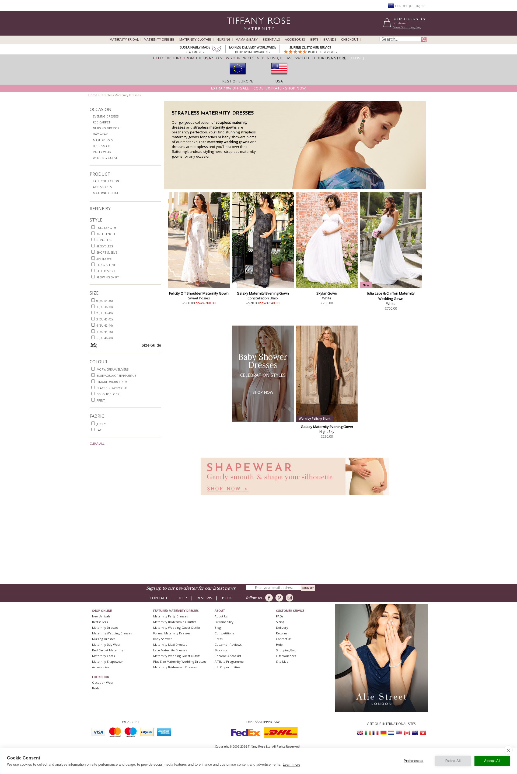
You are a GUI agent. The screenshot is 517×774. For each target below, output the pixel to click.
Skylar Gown (326, 293)
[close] (508, 750)
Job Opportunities (227, 667)
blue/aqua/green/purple (116, 376)
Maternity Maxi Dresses (170, 644)
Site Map (282, 661)
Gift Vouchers (286, 656)
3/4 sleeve (103, 259)
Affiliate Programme (229, 661)
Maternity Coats (106, 193)
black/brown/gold (111, 388)
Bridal (96, 688)
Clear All (97, 443)
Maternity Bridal (124, 39)
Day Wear (100, 134)
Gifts (314, 39)
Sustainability (224, 622)
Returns (281, 633)
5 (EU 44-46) (104, 332)
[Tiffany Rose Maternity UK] (360, 733)
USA (279, 81)
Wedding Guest (105, 158)
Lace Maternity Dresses (170, 650)
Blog (227, 597)
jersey (101, 424)
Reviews (204, 597)
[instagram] (290, 598)
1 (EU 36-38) (104, 307)
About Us (221, 616)
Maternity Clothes (195, 39)
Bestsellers (100, 622)
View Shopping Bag (407, 27)
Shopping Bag (285, 650)
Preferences (413, 761)
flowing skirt (107, 277)
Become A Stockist (228, 656)
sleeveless (104, 246)
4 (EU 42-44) (104, 325)
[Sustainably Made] (216, 50)
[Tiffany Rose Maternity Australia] (414, 733)
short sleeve (106, 252)
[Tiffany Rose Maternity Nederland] (391, 733)
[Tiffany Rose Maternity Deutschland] (383, 733)
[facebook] (270, 598)
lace (99, 430)
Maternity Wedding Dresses (112, 633)
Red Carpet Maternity (107, 650)
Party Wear (102, 152)
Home (92, 95)
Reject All (453, 761)
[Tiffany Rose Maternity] (234, 33)
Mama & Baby (247, 39)
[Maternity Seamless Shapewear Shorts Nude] (295, 497)
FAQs (279, 616)
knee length (106, 234)
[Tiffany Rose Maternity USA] (399, 733)
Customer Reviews (228, 644)
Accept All (492, 761)
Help (182, 597)
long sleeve (106, 265)
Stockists (221, 650)
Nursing (223, 39)
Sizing (280, 622)
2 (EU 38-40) (104, 313)
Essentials (271, 39)
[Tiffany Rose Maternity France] (375, 733)
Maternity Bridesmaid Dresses (175, 667)
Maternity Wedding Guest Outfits (176, 628)
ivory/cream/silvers (112, 369)
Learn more (291, 764)
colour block (107, 394)
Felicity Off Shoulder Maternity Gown (199, 293)
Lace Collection (106, 181)
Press (218, 639)
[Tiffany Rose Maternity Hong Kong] (422, 733)
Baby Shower (162, 639)
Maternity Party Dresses (170, 616)
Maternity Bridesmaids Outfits (174, 622)
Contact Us (283, 639)
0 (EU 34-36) (104, 301)
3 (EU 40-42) (104, 319)
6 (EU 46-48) (104, 338)
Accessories (295, 39)
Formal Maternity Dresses (171, 633)
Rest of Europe (237, 81)
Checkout (349, 39)
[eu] (237, 76)
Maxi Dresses (103, 140)
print (100, 400)
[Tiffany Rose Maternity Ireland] (368, 733)
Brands (329, 39)
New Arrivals (101, 616)
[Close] (357, 58)
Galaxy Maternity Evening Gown (263, 293)
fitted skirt (105, 271)
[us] (279, 76)
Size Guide (151, 345)
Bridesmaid (101, 146)
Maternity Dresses (159, 39)
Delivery (282, 628)
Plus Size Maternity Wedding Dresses (179, 661)
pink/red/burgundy (112, 382)
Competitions (224, 633)
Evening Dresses (105, 116)
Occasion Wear (103, 682)
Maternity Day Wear (106, 644)
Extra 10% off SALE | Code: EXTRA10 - (258, 88)
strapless (104, 240)
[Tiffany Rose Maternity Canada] (407, 733)
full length (106, 228)
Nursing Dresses (106, 128)
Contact (159, 597)
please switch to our (313, 58)
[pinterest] (280, 598)
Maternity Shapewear (107, 661)
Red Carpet (101, 122)
